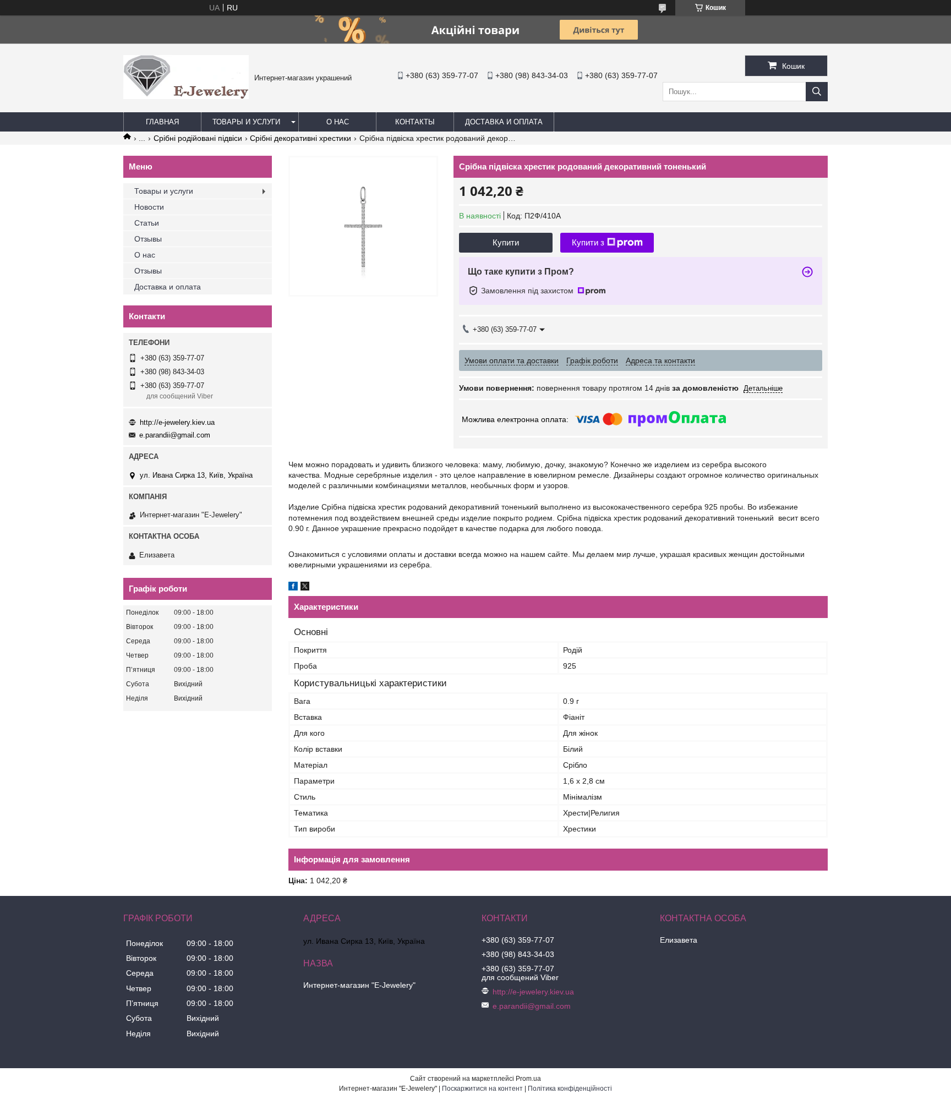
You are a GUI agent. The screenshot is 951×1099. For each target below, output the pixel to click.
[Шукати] (817, 91)
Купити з (588, 242)
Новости (149, 207)
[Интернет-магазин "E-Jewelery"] (186, 96)
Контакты (415, 122)
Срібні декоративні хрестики (300, 138)
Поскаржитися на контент (482, 1088)
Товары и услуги (246, 122)
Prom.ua (528, 1078)
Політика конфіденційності (570, 1088)
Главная (162, 122)
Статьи (146, 222)
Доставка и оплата (504, 122)
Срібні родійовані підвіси (198, 138)
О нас (337, 122)
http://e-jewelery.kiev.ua (177, 422)
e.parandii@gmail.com (174, 435)
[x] (304, 587)
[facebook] (293, 587)
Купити (506, 242)
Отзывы (148, 238)
